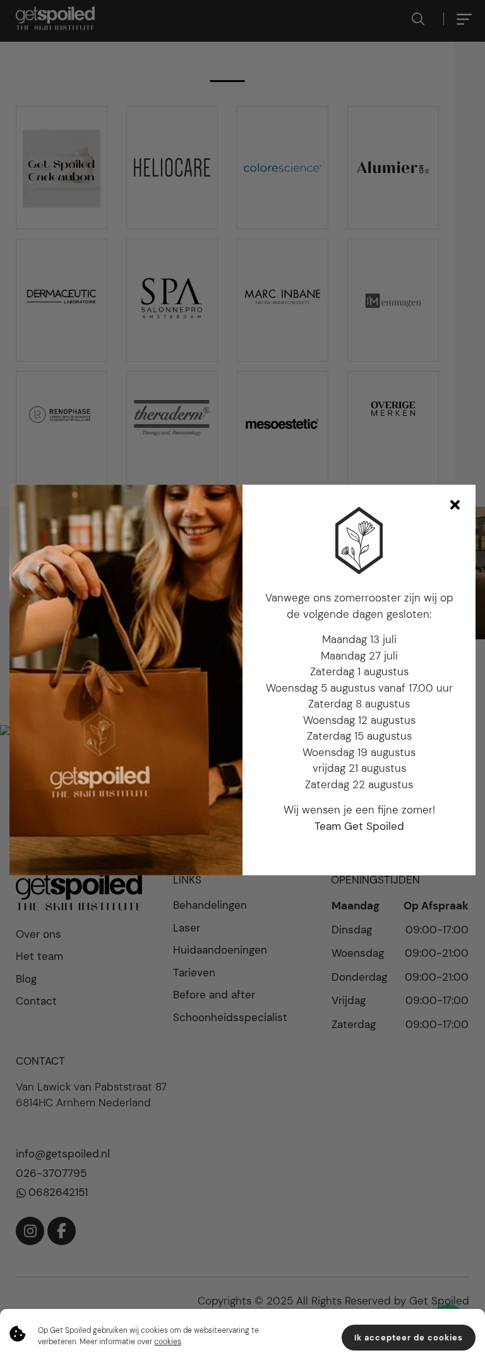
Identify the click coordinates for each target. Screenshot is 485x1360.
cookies (167, 1342)
